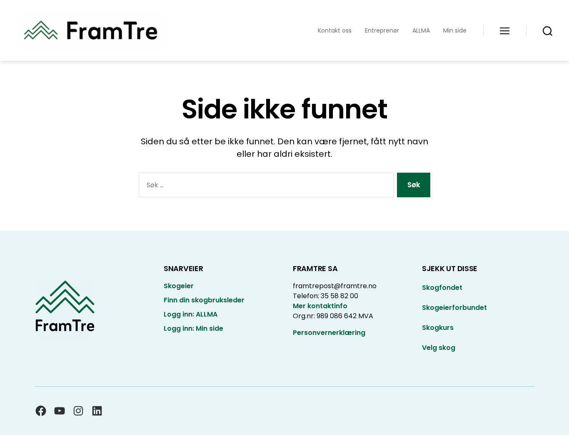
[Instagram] (78, 411)
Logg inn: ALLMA (190, 314)
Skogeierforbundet (454, 307)
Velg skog (438, 347)
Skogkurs (438, 327)
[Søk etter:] (264, 187)
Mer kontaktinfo (320, 306)
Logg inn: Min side (193, 328)
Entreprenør (382, 30)
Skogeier (179, 286)
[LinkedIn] (97, 411)
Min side (455, 30)
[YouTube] (59, 411)
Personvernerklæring (329, 332)
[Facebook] (41, 411)
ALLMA (421, 30)
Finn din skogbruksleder (204, 300)
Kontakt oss (335, 30)
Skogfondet (442, 287)
